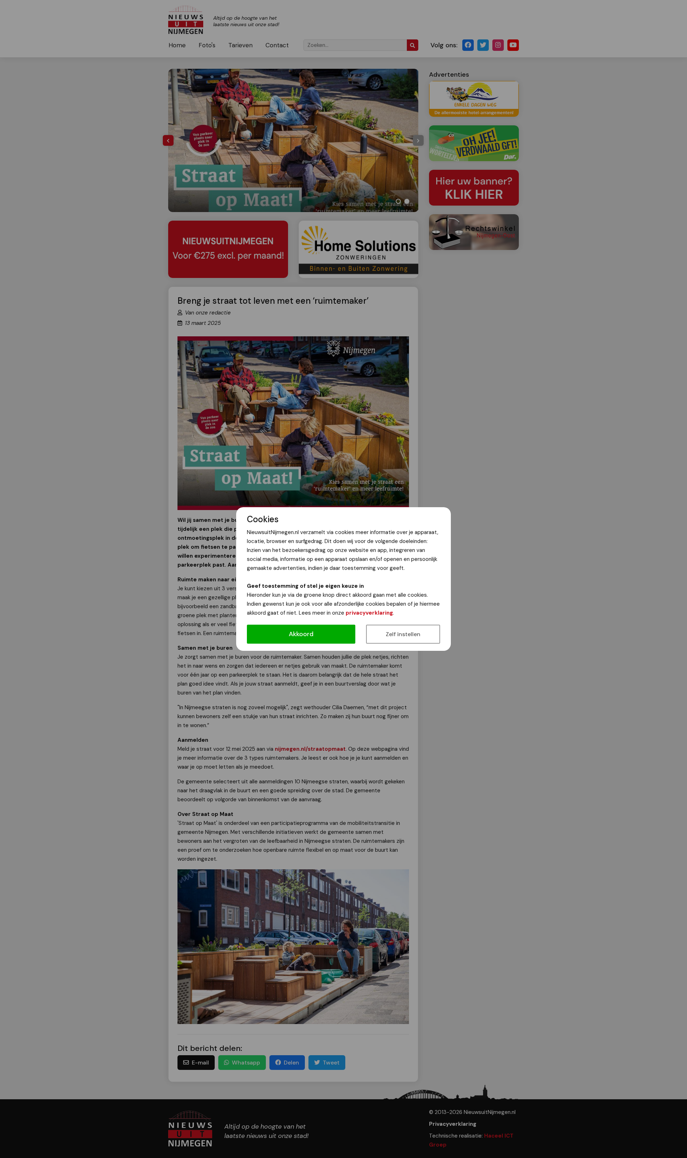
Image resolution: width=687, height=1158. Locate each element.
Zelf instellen (403, 634)
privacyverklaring (369, 612)
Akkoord (301, 634)
